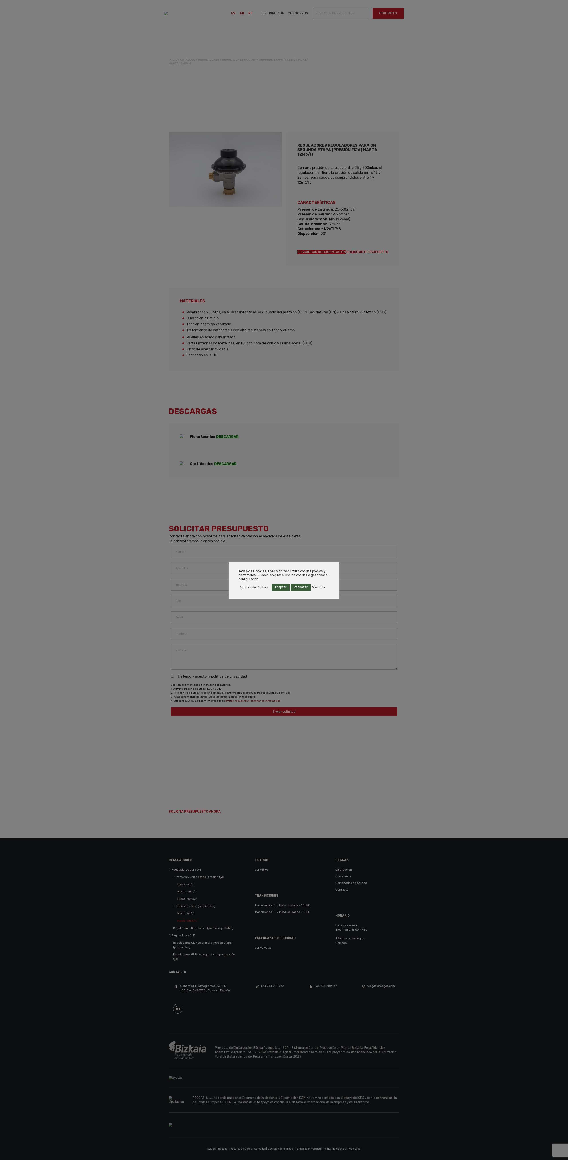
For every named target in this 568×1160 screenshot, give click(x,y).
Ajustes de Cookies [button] (254, 587)
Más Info (318, 587)
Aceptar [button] (280, 587)
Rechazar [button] (301, 587)
